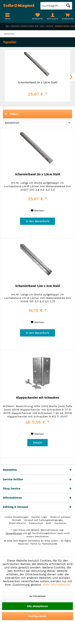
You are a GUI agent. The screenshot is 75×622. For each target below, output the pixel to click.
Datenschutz (36, 523)
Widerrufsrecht (17, 523)
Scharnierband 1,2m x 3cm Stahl (37, 286)
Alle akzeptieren (37, 606)
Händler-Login (39, 517)
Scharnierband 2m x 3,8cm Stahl (37, 82)
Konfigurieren (37, 616)
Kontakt (16, 520)
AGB (48, 523)
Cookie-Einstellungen (16, 517)
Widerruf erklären (60, 517)
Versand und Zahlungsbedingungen (43, 520)
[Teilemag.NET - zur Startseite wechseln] (19, 6)
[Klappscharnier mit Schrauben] (37, 373)
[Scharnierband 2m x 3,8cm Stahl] (37, 65)
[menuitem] (67, 16)
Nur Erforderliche (37, 596)
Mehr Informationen (56, 584)
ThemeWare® (49, 543)
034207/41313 (62, 26)
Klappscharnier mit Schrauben (37, 397)
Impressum (60, 523)
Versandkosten (14, 533)
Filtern (13, 113)
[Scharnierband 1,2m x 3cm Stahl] (37, 261)
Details (37, 442)
